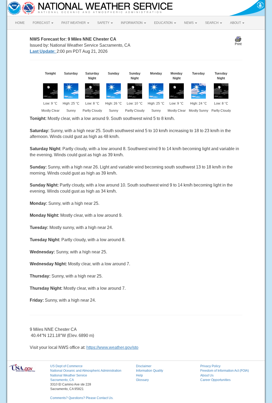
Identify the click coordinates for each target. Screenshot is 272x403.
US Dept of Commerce (66, 366)
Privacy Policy (210, 366)
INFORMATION (132, 23)
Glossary (142, 380)
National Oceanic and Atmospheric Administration (85, 370)
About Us (207, 375)
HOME (20, 23)
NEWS (189, 23)
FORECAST (42, 23)
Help (139, 375)
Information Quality (149, 370)
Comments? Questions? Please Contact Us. (81, 398)
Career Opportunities (215, 380)
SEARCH (212, 23)
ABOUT (236, 23)
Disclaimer (143, 366)
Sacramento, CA (62, 380)
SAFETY (103, 23)
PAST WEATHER (74, 23)
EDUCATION (163, 23)
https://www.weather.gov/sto (112, 347)
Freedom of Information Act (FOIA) (224, 370)
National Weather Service (68, 375)
